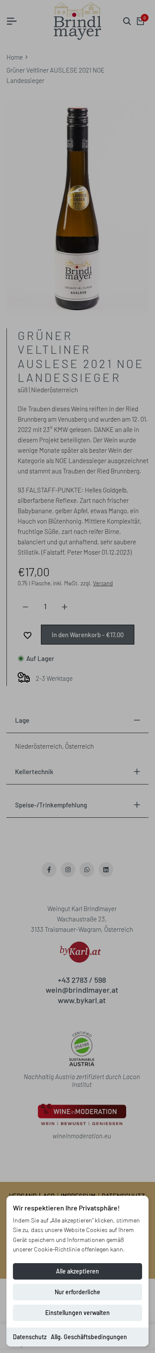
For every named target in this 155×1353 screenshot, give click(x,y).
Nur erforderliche (77, 1292)
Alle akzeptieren (77, 1271)
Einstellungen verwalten (77, 1312)
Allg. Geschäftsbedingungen (89, 1336)
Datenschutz (29, 1336)
